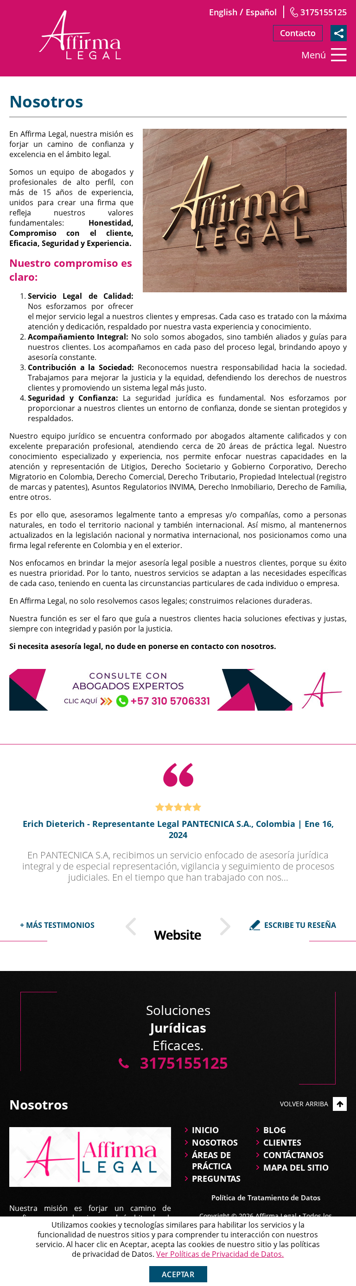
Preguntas (216, 1178)
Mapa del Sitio (296, 1167)
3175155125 (323, 12)
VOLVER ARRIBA (304, 1103)
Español (261, 12)
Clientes (282, 1142)
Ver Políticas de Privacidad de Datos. (220, 1254)
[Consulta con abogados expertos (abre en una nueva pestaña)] (178, 690)
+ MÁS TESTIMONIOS (57, 925)
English (223, 12)
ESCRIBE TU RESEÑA (300, 925)
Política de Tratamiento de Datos (265, 1197)
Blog (274, 1129)
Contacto (298, 32)
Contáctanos (293, 1154)
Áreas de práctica (211, 1160)
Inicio (205, 1129)
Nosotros (215, 1142)
